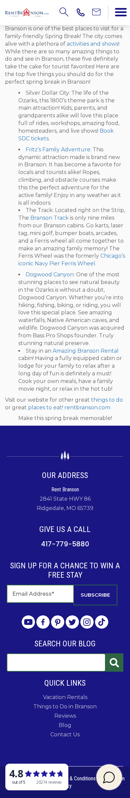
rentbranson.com (87, 407)
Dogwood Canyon (50, 274)
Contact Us (65, 734)
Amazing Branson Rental (86, 351)
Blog (65, 725)
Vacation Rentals (65, 697)
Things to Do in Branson (65, 706)
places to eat (45, 407)
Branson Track (49, 218)
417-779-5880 (65, 544)
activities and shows (92, 44)
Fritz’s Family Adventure (58, 149)
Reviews (65, 716)
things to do (107, 400)
